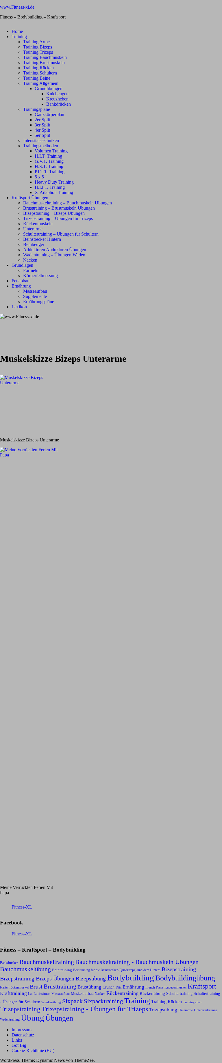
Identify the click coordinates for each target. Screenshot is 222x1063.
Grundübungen (48, 88)
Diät (118, 987)
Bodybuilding (130, 977)
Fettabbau (20, 280)
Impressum (22, 1029)
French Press (154, 987)
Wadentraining (10, 1019)
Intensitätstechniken (41, 140)
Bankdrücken (58, 104)
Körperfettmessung (40, 275)
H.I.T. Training (48, 156)
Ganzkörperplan (49, 114)
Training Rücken (38, 67)
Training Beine (36, 78)
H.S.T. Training (49, 166)
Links (17, 1040)
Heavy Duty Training (54, 182)
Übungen (59, 1018)
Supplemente (35, 296)
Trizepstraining (20, 1009)
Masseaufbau (35, 291)
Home (17, 31)
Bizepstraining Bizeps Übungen (37, 978)
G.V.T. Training (49, 161)
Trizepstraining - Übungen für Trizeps (95, 1009)
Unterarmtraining (205, 1010)
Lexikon (19, 306)
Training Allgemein (40, 83)
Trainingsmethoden (40, 145)
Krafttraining (13, 993)
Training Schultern (40, 72)
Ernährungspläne (38, 301)
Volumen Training (51, 150)
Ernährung (21, 286)
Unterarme (32, 228)
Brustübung (89, 987)
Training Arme (36, 41)
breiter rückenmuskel (14, 987)
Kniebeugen (57, 93)
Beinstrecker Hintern (42, 239)
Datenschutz (23, 1034)
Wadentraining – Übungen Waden (54, 254)
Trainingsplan (192, 1002)
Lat (30, 993)
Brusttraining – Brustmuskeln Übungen (59, 208)
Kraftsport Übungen (30, 197)
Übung (32, 1017)
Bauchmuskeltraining (46, 961)
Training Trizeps (38, 52)
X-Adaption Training (54, 192)
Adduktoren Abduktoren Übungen (54, 249)
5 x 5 (39, 176)
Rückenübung (152, 993)
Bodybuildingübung (185, 978)
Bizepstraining (179, 969)
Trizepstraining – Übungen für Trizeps (58, 218)
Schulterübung (51, 1002)
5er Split (42, 135)
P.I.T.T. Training (49, 171)
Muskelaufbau (82, 993)
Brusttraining (60, 986)
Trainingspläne (36, 109)
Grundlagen (22, 265)
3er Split (42, 124)
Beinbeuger (33, 244)
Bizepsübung (90, 978)
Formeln (30, 270)
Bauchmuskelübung (25, 969)
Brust (36, 987)
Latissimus (42, 993)
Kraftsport (202, 986)
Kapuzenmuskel (175, 987)
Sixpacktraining (103, 1001)
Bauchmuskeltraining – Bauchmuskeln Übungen (67, 202)
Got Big (19, 1045)
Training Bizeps (37, 46)
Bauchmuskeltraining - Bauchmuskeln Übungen (137, 961)
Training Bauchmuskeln (45, 57)
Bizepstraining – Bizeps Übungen (54, 213)
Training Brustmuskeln (44, 62)
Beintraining (62, 970)
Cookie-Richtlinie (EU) (33, 1050)
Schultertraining (179, 993)
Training (19, 36)
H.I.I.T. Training (50, 187)
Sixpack (72, 1001)
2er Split (42, 119)
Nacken (30, 260)
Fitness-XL (22, 907)
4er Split (42, 130)
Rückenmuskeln (38, 223)
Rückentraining (122, 993)
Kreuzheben (57, 98)
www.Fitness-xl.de (17, 7)
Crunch (108, 987)
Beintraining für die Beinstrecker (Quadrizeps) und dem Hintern (116, 970)
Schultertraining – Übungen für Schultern (61, 234)
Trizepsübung (163, 1009)
